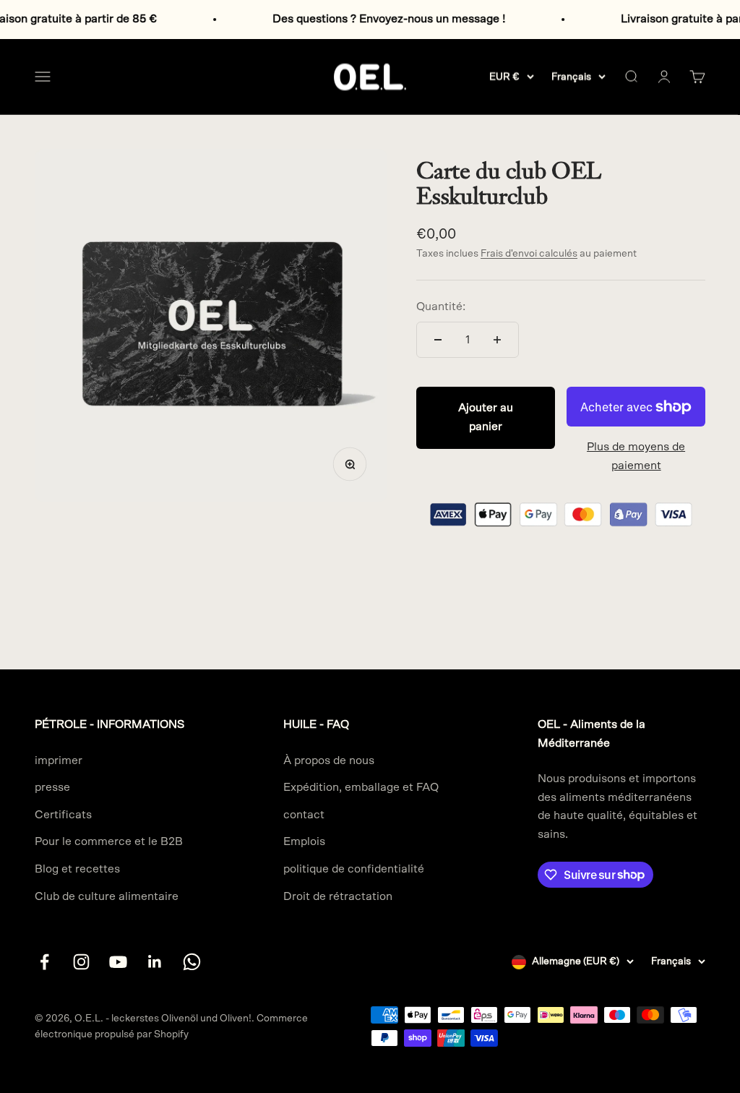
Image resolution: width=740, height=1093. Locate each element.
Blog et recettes (77, 869)
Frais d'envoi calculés (529, 254)
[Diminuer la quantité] (438, 339)
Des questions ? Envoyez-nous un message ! (373, 19)
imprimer (58, 760)
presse (52, 787)
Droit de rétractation (337, 896)
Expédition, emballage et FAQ (361, 787)
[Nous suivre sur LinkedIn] (155, 962)
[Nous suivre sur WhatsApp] (192, 962)
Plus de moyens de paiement (636, 456)
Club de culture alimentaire (106, 896)
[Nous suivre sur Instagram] (81, 962)
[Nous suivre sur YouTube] (118, 962)
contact (303, 814)
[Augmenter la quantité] (497, 339)
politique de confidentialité (353, 869)
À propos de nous (328, 760)
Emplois (304, 841)
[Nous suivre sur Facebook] (44, 962)
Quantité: (440, 306)
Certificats (63, 814)
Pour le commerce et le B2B (109, 841)
